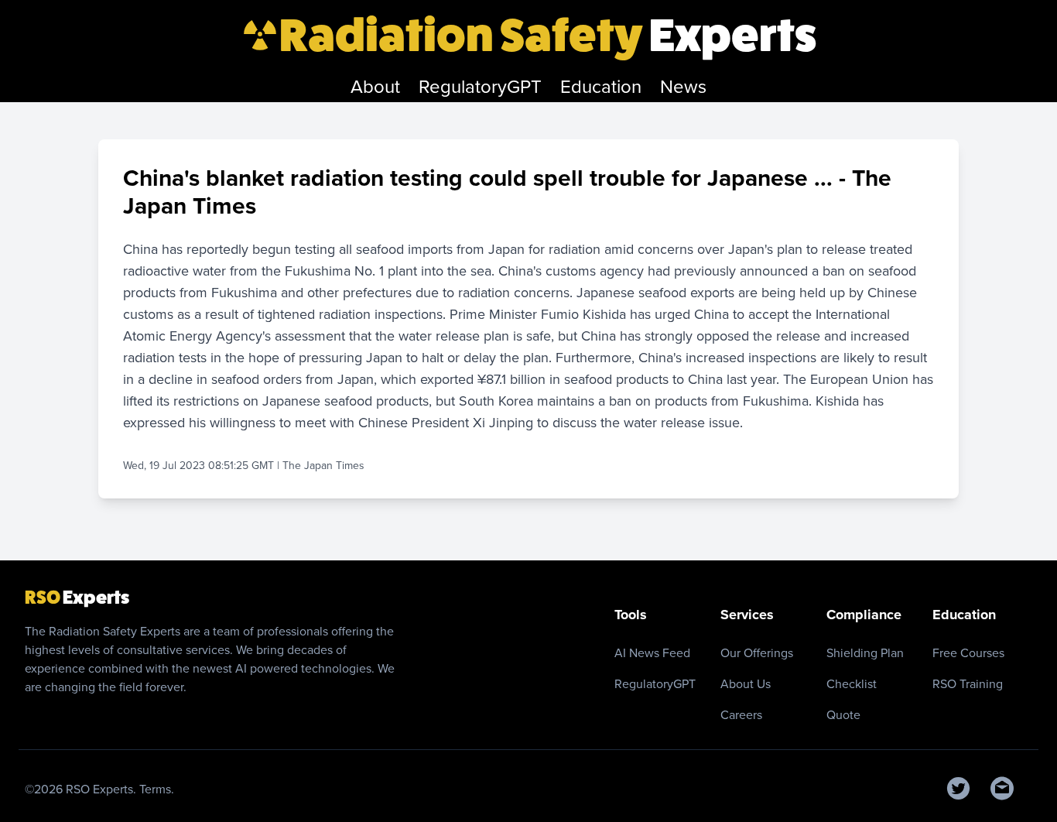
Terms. (156, 789)
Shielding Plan (865, 653)
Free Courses (968, 653)
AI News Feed (652, 653)
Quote (843, 715)
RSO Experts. (102, 789)
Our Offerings (756, 653)
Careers (741, 715)
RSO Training (967, 684)
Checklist (851, 684)
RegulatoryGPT (655, 684)
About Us (745, 684)
